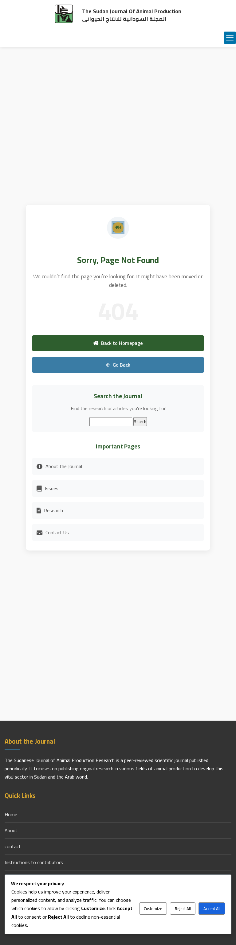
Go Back (121, 364)
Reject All (183, 909)
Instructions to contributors (34, 862)
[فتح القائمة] (230, 38)
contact (13, 846)
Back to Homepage (122, 343)
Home (11, 814)
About (11, 830)
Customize (153, 909)
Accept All (211, 909)
